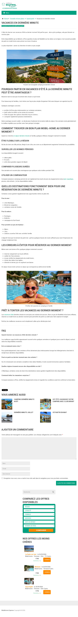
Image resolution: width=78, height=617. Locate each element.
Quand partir (30, 19)
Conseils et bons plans (17, 19)
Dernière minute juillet (23, 412)
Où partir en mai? (60, 412)
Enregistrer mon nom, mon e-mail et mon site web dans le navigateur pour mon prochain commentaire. (36, 478)
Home (6, 19)
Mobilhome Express (8, 610)
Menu (7, 13)
